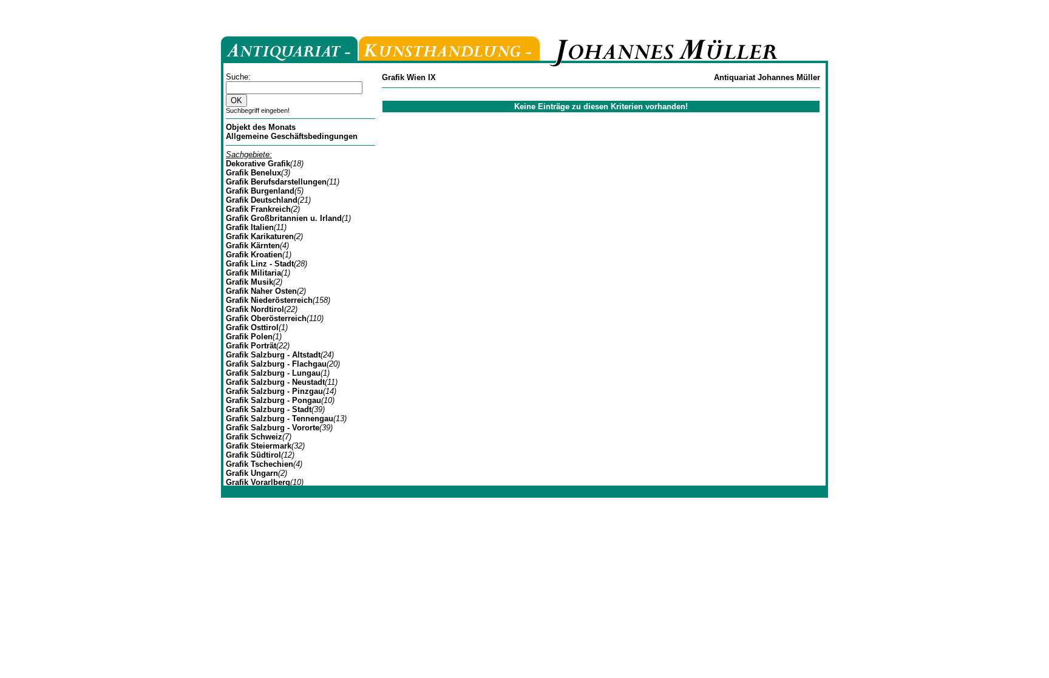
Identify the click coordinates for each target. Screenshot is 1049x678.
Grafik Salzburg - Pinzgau (274, 391)
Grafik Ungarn (252, 473)
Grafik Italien (250, 227)
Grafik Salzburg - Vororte (272, 427)
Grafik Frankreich (258, 209)
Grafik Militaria (253, 272)
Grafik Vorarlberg (258, 482)
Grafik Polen (249, 336)
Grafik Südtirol (253, 454)
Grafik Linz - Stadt (260, 263)
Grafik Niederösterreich (269, 300)
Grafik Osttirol (252, 327)
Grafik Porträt (251, 345)
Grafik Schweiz (254, 436)
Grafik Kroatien (254, 254)
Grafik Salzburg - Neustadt (275, 382)
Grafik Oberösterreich (266, 318)
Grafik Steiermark (258, 445)
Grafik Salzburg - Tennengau (279, 418)
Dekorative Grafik (258, 163)
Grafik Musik (249, 281)
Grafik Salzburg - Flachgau (276, 363)
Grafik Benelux (253, 172)
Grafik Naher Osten (261, 291)
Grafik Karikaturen (260, 236)
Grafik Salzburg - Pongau (273, 400)
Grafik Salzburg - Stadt (268, 409)
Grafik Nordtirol (255, 309)
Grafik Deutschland (261, 200)
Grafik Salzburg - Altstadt (273, 354)
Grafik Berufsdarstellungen (276, 181)
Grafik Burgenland (260, 190)
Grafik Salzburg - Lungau (273, 373)
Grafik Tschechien (259, 464)
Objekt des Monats (261, 127)
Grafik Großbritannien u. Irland (284, 218)
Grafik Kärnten (253, 245)
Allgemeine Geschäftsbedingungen (292, 136)
